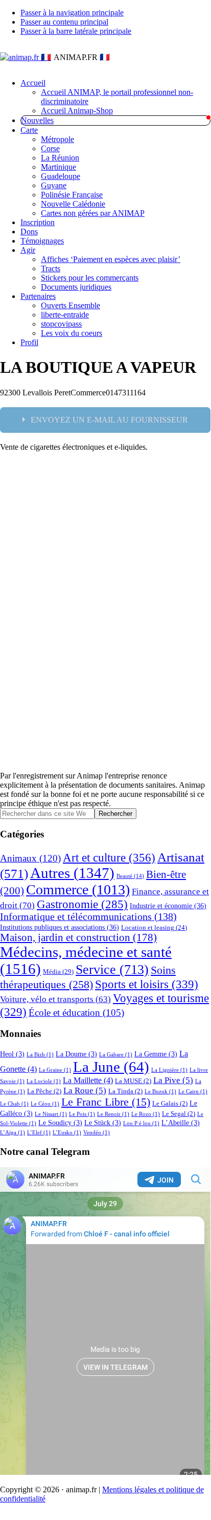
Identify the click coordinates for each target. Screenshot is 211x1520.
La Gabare (115, 1054)
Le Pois (82, 1114)
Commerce (78, 889)
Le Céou (45, 1104)
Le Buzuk (160, 1091)
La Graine (55, 1070)
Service (112, 969)
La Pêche (44, 1091)
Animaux (30, 858)
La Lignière (169, 1070)
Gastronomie (82, 904)
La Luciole (44, 1081)
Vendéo (96, 1132)
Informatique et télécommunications (88, 916)
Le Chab (14, 1104)
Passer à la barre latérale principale (75, 31)
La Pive (173, 1080)
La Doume (76, 1054)
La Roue (84, 1090)
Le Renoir (113, 1114)
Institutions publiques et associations (59, 927)
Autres (72, 873)
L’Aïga (12, 1132)
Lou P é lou (141, 1123)
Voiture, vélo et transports (55, 999)
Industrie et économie (168, 906)
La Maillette (88, 1080)
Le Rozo (145, 1114)
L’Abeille (180, 1122)
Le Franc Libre (105, 1102)
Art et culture (109, 857)
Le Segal (178, 1113)
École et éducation (76, 1012)
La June (111, 1066)
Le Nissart (51, 1114)
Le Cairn (192, 1091)
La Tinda (125, 1091)
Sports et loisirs (146, 984)
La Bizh (40, 1054)
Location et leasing (154, 927)
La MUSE (133, 1081)
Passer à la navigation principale (72, 12)
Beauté (130, 876)
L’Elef (39, 1132)
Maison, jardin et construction (78, 937)
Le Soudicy (60, 1122)
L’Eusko (67, 1132)
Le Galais (169, 1103)
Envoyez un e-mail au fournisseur (109, 419)
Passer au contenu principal (64, 21)
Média (58, 971)
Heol (12, 1054)
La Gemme (155, 1054)
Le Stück (102, 1122)
